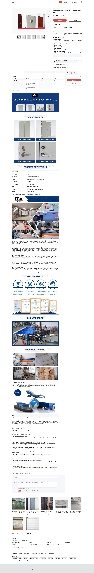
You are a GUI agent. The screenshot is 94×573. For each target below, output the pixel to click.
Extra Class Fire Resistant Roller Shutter (53, 544)
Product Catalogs (25, 540)
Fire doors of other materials (16, 542)
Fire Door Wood (50, 558)
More (12, 562)
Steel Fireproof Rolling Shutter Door (34, 544)
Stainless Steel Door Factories (17, 558)
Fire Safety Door (15, 560)
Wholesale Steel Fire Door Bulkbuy (24, 560)
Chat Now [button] (75, 20)
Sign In (54, 67)
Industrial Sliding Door (42, 553)
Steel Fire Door (31, 542)
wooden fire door (49, 542)
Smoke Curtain (14, 544)
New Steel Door (26, 558)
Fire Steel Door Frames (72, 558)
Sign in (81, 2)
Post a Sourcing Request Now (39, 490)
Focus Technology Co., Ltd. (40, 569)
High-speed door (67, 542)
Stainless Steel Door (34, 553)
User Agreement (52, 569)
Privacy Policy (61, 569)
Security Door (15, 553)
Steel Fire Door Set (64, 558)
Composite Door (26, 553)
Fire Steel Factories (43, 558)
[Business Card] (80, 76)
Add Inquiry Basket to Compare (31, 40)
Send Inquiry (60, 20)
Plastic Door (20, 553)
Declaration (57, 569)
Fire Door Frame (57, 558)
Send (19, 490)
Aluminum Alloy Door (51, 553)
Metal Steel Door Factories (34, 558)
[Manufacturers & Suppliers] (17, 2)
